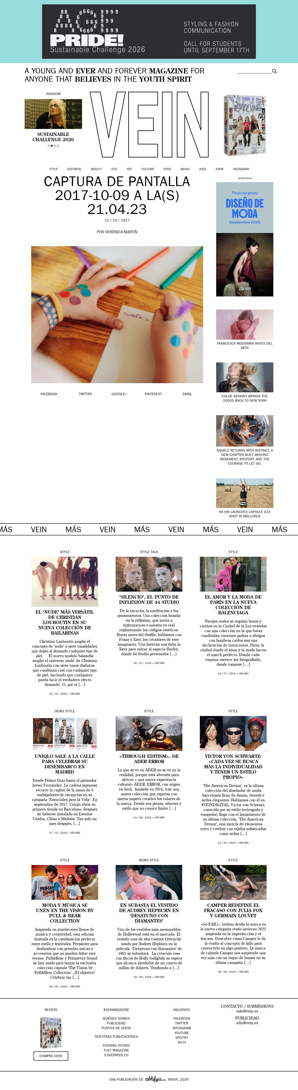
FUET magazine (116, 1051)
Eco (114, 169)
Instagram (241, 169)
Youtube (182, 1033)
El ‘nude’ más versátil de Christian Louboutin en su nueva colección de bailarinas (65, 623)
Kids (202, 169)
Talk (154, 552)
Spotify (181, 1038)
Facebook (181, 1019)
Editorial (74, 169)
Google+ (8, 1087)
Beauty (96, 169)
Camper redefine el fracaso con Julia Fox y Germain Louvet (233, 911)
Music (185, 169)
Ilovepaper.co (116, 1055)
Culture (148, 169)
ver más (75, 694)
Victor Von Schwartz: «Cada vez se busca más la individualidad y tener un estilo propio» (233, 767)
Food (167, 169)
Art (129, 169)
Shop (219, 169)
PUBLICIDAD (116, 1024)
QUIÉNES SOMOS (116, 1019)
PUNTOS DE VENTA (116, 1028)
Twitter (181, 1024)
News (59, 711)
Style (53, 169)
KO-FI (182, 1043)
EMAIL (187, 394)
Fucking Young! (116, 1046)
